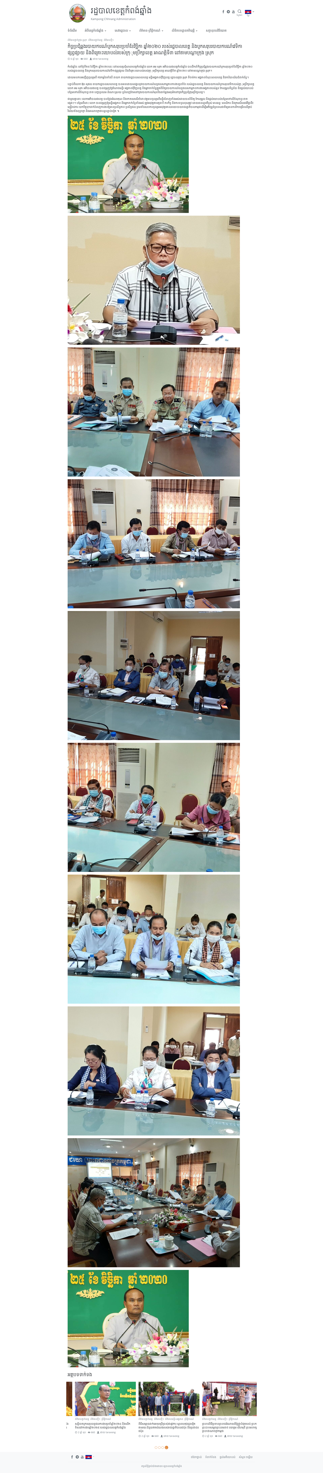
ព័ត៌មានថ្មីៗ (109, 40)
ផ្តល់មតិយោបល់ (227, 1457)
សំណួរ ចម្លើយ (246, 1457)
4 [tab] (167, 1447)
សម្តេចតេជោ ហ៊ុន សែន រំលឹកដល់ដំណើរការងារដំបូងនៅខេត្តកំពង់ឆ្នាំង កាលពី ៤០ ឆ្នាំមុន (224, 1425)
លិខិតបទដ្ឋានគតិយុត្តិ (183, 30)
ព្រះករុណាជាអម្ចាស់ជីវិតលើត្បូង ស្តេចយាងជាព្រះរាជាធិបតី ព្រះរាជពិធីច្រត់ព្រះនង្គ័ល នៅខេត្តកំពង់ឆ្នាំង (161, 1425)
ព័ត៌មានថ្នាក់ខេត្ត (95, 40)
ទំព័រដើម (72, 30)
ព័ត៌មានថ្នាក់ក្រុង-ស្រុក (77, 40)
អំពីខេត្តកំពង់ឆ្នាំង (94, 30)
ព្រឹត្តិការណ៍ (99, 1419)
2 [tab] (160, 1447)
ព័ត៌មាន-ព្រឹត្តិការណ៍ (149, 30)
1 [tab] (156, 1447)
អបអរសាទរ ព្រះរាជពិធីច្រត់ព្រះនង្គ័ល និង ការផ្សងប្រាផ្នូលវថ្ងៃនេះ (97, 1425)
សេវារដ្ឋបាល (121, 30)
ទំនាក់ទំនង (210, 1457)
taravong (103, 58)
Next (249, 1412)
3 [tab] (163, 1447)
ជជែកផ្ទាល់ (196, 1457)
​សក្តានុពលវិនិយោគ (216, 30)
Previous (74, 1412)
